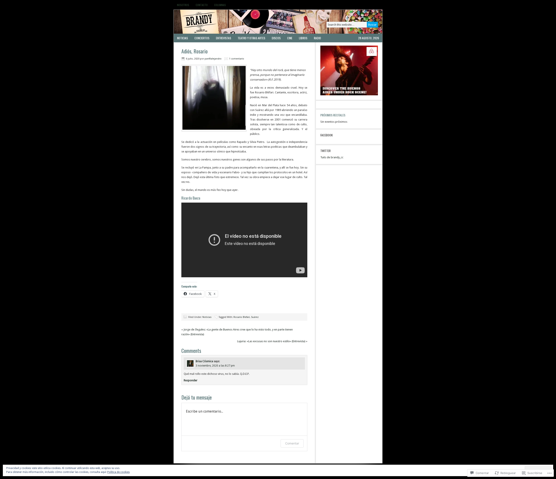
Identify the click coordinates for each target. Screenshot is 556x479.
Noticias (182, 38)
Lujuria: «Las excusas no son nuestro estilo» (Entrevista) (271, 341)
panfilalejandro (213, 58)
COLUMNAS (220, 5)
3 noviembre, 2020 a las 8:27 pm (215, 365)
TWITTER (325, 150)
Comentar (292, 443)
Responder (190, 380)
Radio (317, 38)
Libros (303, 38)
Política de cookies (118, 472)
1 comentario (236, 58)
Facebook (326, 135)
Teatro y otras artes (251, 38)
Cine (289, 38)
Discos (276, 38)
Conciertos (201, 38)
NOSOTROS (183, 5)
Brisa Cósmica (204, 361)
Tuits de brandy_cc (331, 157)
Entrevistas (223, 38)
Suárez (255, 317)
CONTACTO (202, 5)
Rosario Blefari (241, 317)
